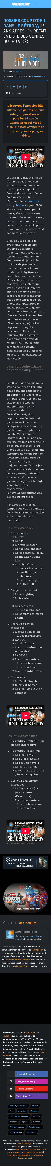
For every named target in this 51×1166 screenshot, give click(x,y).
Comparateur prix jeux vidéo (18, 1155)
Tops (11, 1111)
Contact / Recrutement (18, 1106)
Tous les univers (35, 1127)
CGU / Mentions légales (19, 1116)
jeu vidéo (36, 949)
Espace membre (16, 1132)
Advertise (22, 1111)
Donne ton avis (15, 93)
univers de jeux (21, 966)
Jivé (17, 71)
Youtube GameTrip (24, 1088)
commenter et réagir (19, 959)
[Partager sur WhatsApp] (25, 87)
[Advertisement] (25, 876)
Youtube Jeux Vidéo (37, 1149)
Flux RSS (36, 1116)
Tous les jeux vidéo (17, 1127)
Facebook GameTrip (25, 1074)
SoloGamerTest (37, 1155)
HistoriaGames (13, 1152)
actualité (29, 1032)
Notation (36, 1122)
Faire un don (31, 1132)
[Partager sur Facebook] (8, 87)
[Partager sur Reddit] (19, 87)
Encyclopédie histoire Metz (32, 1152)
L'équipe (33, 1111)
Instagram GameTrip (25, 1081)
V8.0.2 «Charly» (24, 1144)
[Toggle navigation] (36, 4)
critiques (7, 1036)
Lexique (35, 1106)
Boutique (13, 1122)
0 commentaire (38, 76)
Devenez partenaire (25, 1158)
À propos (25, 1122)
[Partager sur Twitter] (14, 87)
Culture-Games (22, 1149)
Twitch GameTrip (24, 1096)
